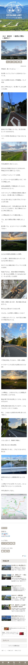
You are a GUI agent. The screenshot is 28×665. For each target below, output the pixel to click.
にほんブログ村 (5, 536)
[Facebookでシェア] (10, 62)
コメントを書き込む (14, 645)
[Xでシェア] (7, 62)
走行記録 (5, 527)
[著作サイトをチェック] (2, 551)
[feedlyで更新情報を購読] (5, 551)
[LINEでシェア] (17, 62)
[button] (20, 62)
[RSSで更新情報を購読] (8, 551)
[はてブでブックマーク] (13, 62)
